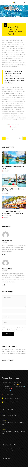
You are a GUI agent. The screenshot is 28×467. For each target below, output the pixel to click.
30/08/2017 (4, 413)
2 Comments (16, 125)
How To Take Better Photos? (10, 415)
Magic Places (14, 127)
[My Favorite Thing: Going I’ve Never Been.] (14, 180)
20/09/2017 (6, 171)
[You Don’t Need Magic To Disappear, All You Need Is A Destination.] (14, 202)
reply (3, 254)
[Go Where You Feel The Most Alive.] (14, 157)
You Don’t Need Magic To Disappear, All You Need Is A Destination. (12, 213)
